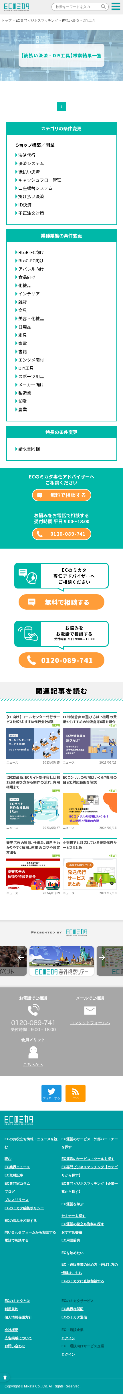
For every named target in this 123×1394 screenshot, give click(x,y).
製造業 (24, 393)
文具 (22, 310)
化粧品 (24, 285)
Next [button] (102, 957)
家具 (22, 335)
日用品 (24, 327)
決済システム (31, 163)
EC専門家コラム (17, 1184)
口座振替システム (35, 188)
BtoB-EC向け (31, 252)
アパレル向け (31, 269)
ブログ (10, 1192)
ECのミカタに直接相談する (82, 1281)
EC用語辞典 (70, 1240)
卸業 (22, 401)
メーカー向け (31, 384)
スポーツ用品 (31, 376)
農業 (22, 409)
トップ (6, 20)
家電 (22, 343)
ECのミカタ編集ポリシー (24, 1208)
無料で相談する (68, 494)
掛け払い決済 (31, 196)
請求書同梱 (29, 449)
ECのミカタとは (17, 1301)
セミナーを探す (73, 1216)
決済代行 (26, 155)
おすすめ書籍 (71, 1232)
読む (8, 1159)
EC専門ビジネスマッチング (36, 20)
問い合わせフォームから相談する (30, 1232)
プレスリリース (17, 1200)
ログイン (68, 1338)
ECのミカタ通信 (74, 1317)
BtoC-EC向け (31, 260)
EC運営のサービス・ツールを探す (87, 1159)
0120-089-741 (68, 533)
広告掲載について (18, 1338)
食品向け (26, 277)
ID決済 (24, 205)
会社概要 (11, 1330)
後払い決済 (70, 20)
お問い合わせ (15, 1346)
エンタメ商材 (31, 360)
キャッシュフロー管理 (39, 180)
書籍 (22, 351)
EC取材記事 (14, 1175)
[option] (61, 961)
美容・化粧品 (31, 318)
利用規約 (11, 1309)
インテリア (29, 294)
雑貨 (22, 302)
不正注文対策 (31, 213)
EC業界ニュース (17, 1167)
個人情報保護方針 (18, 1317)
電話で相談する (17, 1240)
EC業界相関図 (72, 1309)
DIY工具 (26, 368)
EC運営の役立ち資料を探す (82, 1224)
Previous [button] (21, 957)
